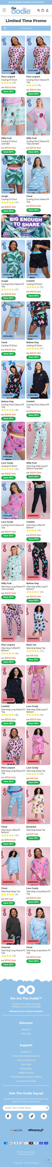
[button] (4, 10)
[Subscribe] (46, 1108)
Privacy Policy (18, 1163)
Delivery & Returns (26, 1060)
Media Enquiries (26, 1072)
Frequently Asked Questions (26, 1056)
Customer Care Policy (26, 1081)
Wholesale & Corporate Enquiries (26, 1077)
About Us (26, 1029)
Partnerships (26, 1068)
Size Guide (26, 1064)
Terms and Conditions (31, 1163)
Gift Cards (26, 1034)
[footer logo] (16, 1130)
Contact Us (26, 1052)
